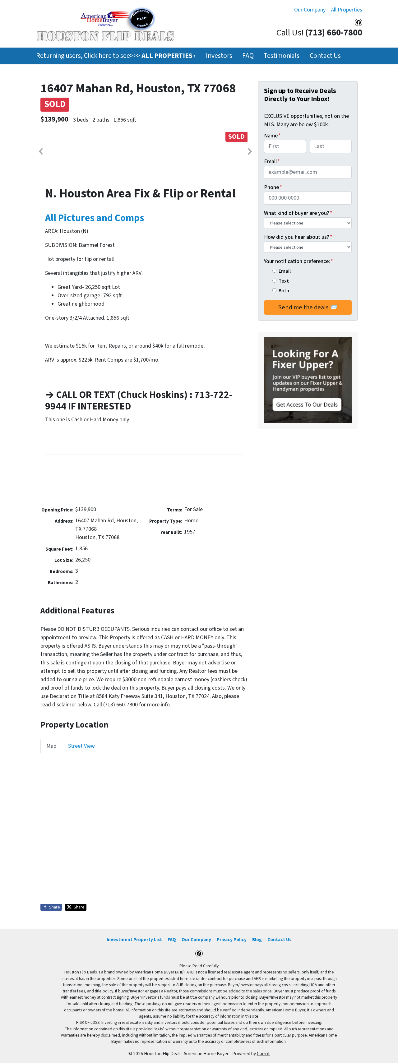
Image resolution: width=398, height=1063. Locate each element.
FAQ (248, 56)
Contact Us (325, 56)
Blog (257, 939)
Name (272, 136)
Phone (273, 187)
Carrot (263, 1053)
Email (272, 161)
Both (284, 290)
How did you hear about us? (298, 237)
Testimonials (281, 56)
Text (284, 280)
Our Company (310, 10)
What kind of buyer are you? (298, 213)
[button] (40, 151)
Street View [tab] (81, 746)
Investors (219, 56)
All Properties (346, 10)
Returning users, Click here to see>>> (116, 56)
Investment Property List (134, 939)
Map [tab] (51, 746)
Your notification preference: (298, 261)
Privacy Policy (232, 939)
